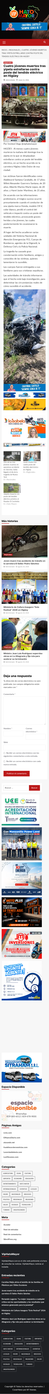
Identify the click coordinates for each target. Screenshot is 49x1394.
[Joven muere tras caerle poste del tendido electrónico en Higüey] (32, 456)
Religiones (29, 1199)
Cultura (6, 601)
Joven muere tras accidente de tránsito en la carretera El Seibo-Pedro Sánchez (20, 1292)
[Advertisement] (24, 1026)
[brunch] (22, 1106)
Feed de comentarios (12, 1234)
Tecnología (26, 1204)
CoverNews (17, 1390)
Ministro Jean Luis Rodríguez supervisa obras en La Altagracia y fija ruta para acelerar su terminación (23, 656)
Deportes (6, 1178)
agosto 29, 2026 (23, 567)
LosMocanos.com (11, 1157)
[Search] (44, 42)
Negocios (27, 1194)
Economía (18, 1178)
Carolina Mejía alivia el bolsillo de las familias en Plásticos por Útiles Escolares (22, 1283)
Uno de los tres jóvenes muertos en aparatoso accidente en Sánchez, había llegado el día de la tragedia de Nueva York (11, 469)
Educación (29, 1178)
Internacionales (9, 1189)
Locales (34, 1189)
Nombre (8, 729)
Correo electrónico (31, 730)
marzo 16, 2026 (23, 80)
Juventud (23, 1189)
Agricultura (8, 1173)
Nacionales (16, 1194)
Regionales (8, 62)
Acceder (7, 1225)
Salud (5, 1204)
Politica (6, 1199)
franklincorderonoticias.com (16, 1147)
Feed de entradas (11, 1230)
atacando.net (9, 1143)
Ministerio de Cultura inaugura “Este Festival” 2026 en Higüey (23, 1312)
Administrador (10, 80)
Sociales (15, 1204)
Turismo (6, 1210)
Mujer (5, 1194)
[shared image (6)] (22, 879)
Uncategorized (19, 1210)
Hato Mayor (24, 1184)
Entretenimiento (9, 1184)
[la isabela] (25, 421)
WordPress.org (10, 1239)
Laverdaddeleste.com (13, 1152)
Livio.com (8, 1133)
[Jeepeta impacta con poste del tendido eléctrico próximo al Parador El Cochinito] (12, 488)
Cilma (19, 1173)
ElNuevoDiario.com (12, 1138)
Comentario (9, 694)
